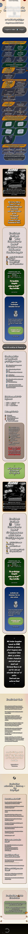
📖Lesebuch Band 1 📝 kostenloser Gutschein (8, 109)
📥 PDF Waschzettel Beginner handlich (20, 47)
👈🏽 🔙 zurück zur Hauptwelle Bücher (8, 149)
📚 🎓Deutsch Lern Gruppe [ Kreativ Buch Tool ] (8, 113)
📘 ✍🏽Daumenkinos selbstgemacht (20, 70)
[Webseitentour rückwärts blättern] (1, 917)
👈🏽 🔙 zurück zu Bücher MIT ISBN (20, 149)
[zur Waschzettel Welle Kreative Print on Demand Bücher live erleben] (20, 124)
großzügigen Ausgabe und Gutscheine (15, 621)
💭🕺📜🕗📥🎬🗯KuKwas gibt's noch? (20, 113)
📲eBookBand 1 (20, 109)
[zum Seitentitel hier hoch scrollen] (27, 71)
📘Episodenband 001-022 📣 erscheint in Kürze (20, 104)
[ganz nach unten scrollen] (1, 922)
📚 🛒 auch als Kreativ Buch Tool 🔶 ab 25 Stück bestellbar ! (14, 65)
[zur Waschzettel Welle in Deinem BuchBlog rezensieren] (20, 131)
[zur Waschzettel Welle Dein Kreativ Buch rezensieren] (8, 131)
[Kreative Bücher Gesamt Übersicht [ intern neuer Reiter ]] (14, 779)
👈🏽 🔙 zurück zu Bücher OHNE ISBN (8, 152)
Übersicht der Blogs (19, 875)
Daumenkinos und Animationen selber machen (12, 862)
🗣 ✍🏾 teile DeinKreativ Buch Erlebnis (20, 59)
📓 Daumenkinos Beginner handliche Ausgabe (8, 47)
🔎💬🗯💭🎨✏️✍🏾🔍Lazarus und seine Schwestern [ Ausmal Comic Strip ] (20, 84)
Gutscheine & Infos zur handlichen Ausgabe (16, 330)
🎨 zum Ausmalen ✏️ (8, 93)
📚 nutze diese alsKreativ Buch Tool (8, 59)
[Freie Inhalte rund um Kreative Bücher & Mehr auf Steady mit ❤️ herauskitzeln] (8, 140)
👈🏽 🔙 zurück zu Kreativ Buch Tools (20, 152)
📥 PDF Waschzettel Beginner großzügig (20, 53)
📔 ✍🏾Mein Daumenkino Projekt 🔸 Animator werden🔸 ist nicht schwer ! (8, 76)
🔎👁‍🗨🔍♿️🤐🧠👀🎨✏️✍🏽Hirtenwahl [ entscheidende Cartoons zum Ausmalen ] (9, 98)
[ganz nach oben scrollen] (27, 922)
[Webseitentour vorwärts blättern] (27, 917)
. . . (26, 913)
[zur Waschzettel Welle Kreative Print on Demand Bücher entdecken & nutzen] (8, 124)
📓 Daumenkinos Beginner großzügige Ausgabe (8, 53)
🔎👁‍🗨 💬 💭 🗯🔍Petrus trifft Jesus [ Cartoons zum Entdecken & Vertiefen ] (20, 91)
